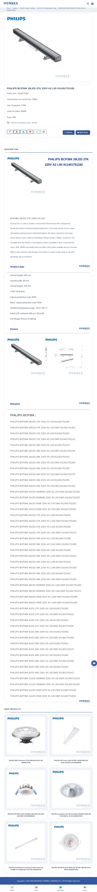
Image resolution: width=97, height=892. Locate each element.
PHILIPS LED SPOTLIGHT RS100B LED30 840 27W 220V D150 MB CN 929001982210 (26, 815)
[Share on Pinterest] (30, 132)
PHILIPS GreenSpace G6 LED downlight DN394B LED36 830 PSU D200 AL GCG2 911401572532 (71, 815)
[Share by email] (44, 132)
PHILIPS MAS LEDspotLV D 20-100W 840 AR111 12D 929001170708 (26, 761)
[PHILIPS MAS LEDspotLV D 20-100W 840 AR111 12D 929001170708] (26, 735)
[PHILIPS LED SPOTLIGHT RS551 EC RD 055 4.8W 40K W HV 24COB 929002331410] (71, 842)
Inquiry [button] (69, 132)
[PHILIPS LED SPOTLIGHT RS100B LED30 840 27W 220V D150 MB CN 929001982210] (26, 789)
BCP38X (34, 123)
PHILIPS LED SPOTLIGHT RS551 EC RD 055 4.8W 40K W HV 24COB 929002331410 (71, 868)
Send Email (83, 132)
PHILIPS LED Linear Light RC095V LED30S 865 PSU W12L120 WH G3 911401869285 (71, 761)
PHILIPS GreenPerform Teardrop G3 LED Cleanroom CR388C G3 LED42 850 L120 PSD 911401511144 (26, 868)
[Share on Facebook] (10, 132)
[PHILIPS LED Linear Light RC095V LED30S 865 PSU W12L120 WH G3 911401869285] (71, 735)
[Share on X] (17, 132)
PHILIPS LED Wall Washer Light (20, 123)
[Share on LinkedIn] (23, 132)
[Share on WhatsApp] (37, 132)
